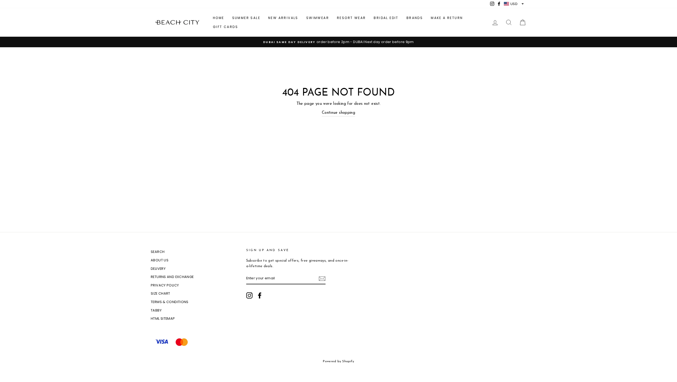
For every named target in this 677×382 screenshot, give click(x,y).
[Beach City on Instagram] (249, 295)
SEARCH (157, 251)
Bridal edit (386, 18)
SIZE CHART (160, 293)
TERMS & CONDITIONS (170, 302)
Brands (414, 18)
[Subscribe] (322, 278)
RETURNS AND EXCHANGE (172, 277)
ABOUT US (159, 260)
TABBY (156, 310)
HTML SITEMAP (163, 318)
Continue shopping (338, 113)
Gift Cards (225, 27)
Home (218, 18)
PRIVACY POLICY (165, 285)
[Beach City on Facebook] (260, 295)
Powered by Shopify (338, 361)
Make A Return (447, 18)
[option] (338, 42)
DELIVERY (158, 268)
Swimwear (317, 18)
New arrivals (283, 18)
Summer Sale (246, 18)
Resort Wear (351, 18)
